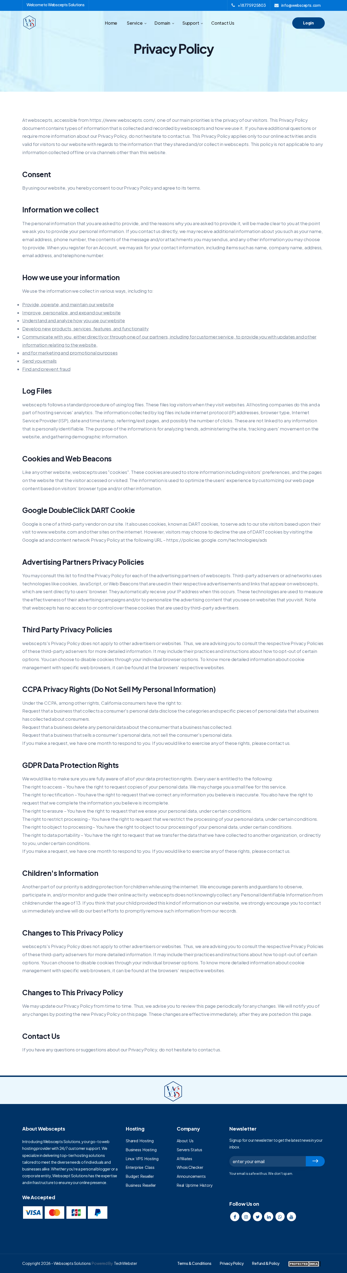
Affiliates (184, 1158)
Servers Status (189, 1149)
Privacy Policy (231, 1263)
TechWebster (125, 1263)
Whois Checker (190, 1167)
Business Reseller (141, 1185)
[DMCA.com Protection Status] (304, 1263)
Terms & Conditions (194, 1263)
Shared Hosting (140, 1140)
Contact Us (222, 23)
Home (111, 23)
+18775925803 (252, 5)
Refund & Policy (265, 1263)
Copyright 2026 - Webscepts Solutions (56, 1263)
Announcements (191, 1176)
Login (308, 22)
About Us (185, 1140)
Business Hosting (141, 1149)
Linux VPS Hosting (142, 1158)
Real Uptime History (195, 1185)
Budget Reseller (140, 1176)
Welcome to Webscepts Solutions (56, 4)
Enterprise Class (140, 1167)
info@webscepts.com (301, 5)
